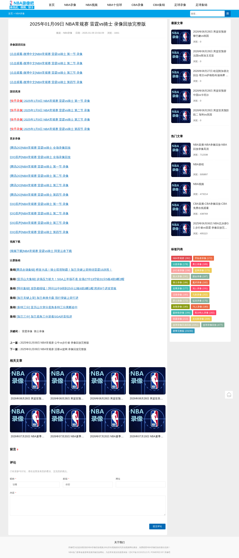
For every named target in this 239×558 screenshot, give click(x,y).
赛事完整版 (183, 331)
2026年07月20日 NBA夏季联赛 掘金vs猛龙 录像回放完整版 (84, 436)
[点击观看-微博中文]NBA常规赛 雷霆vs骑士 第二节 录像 (46, 63)
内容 (13, 492)
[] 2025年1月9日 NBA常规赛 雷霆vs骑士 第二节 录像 (50, 110)
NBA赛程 (198, 164)
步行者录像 (181, 270)
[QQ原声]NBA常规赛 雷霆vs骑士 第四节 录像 (39, 232)
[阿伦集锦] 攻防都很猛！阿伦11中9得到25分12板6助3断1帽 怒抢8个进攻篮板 (66, 288)
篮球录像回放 (213, 325)
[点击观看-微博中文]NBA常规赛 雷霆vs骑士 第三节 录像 (46, 72)
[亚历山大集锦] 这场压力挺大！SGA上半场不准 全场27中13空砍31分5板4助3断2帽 (70, 279)
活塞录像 (180, 294)
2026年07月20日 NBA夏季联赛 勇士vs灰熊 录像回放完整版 (45, 436)
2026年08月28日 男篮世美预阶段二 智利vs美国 (211, 112)
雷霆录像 (27, 331)
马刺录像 (200, 294)
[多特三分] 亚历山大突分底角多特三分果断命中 (47, 307)
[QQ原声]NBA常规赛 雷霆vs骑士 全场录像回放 (40, 157)
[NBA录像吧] (22, 5)
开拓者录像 (203, 258)
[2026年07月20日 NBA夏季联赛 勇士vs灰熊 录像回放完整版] (28, 418)
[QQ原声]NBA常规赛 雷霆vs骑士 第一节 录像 (39, 204)
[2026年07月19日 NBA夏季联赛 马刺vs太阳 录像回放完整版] (147, 418)
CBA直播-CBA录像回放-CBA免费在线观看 (210, 205)
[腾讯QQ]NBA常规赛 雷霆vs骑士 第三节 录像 (39, 185)
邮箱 (66, 478)
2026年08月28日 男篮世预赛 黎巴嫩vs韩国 (209, 33)
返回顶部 (229, 395)
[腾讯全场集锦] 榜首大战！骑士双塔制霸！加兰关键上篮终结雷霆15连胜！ (64, 269)
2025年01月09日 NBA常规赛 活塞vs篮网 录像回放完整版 (53, 349)
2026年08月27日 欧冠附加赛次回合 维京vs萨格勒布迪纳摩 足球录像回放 (211, 74)
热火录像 (180, 276)
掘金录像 (200, 276)
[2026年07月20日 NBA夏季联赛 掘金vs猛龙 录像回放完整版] (68, 418)
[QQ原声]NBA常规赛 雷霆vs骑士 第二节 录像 (39, 213)
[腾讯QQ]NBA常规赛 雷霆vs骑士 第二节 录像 (39, 175)
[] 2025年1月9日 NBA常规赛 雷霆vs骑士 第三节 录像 (50, 119)
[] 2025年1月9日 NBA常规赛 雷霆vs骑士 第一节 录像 (50, 100)
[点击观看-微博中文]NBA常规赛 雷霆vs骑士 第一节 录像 (46, 54)
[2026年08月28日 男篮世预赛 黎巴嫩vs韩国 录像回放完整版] (28, 381)
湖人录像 (200, 288)
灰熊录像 (180, 306)
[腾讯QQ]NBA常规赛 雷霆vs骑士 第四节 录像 (39, 194)
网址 (118, 478)
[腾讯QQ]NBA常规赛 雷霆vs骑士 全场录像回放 (40, 147)
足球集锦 (201, 5)
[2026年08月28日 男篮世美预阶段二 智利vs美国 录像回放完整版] (147, 381)
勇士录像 (200, 264)
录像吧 (167, 552)
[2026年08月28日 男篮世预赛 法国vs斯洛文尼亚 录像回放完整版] (68, 381)
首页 (52, 5)
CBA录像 (137, 5)
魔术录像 (200, 282)
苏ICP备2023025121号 (139, 552)
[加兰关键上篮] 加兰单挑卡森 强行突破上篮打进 (47, 297)
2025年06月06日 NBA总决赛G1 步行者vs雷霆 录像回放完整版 (211, 226)
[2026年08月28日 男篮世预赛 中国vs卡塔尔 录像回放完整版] (107, 381)
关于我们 (119, 542)
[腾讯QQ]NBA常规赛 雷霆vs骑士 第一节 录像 (39, 166)
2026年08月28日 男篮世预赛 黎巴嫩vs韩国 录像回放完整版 (45, 398)
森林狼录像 (181, 312)
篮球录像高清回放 (186, 325)
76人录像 (200, 306)
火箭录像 (180, 264)
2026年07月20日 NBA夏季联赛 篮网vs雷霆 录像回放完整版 (124, 436)
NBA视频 (92, 5)
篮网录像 (202, 270)
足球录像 (180, 5)
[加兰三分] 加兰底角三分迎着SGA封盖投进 (44, 316)
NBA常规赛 (181, 258)
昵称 (13, 478)
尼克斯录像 (201, 319)
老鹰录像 (180, 288)
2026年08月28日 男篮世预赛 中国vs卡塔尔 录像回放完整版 (124, 398)
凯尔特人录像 (205, 312)
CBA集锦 (159, 5)
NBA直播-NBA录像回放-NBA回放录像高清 (210, 146)
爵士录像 (180, 300)
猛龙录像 (200, 300)
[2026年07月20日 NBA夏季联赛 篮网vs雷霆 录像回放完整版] (107, 418)
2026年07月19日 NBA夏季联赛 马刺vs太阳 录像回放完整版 (164, 436)
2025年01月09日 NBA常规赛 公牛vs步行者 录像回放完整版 (54, 342)
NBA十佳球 (114, 5)
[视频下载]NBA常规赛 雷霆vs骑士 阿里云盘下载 (41, 251)
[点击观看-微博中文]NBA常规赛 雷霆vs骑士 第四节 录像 (46, 82)
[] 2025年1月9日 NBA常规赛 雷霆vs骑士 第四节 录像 (50, 129)
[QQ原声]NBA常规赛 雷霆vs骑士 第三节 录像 (39, 223)
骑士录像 (39, 331)
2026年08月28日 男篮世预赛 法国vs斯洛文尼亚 (209, 53)
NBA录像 (70, 5)
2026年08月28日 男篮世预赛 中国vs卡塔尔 (209, 92)
